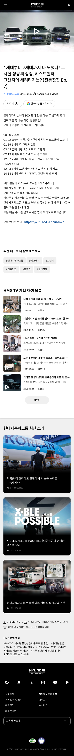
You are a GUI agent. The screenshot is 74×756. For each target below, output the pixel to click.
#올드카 (27, 269)
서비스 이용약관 (13, 699)
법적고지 (43, 699)
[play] (37, 31)
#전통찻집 (11, 269)
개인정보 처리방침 (48, 694)
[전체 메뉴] (5, 5)
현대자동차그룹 (11, 93)
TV (25, 622)
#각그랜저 (34, 260)
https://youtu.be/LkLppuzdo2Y (44, 222)
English (14, 711)
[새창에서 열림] (32, 740)
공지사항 (9, 694)
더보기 (37, 400)
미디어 (14, 104)
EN (68, 5)
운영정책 (9, 705)
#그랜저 (50, 260)
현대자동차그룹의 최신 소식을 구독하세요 (28, 627)
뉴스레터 (43, 705)
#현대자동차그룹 (14, 260)
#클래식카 (42, 269)
